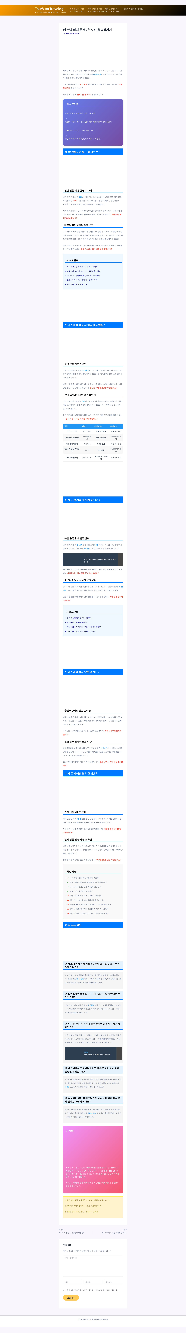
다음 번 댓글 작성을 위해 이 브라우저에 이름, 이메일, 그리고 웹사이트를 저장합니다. (91, 1290)
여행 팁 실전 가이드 (77, 9)
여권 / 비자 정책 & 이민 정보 (132, 9)
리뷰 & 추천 (115, 12)
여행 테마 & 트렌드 (95, 9)
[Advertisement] (93, 51)
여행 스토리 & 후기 (112, 9)
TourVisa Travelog (49, 9)
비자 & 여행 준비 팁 (77, 12)
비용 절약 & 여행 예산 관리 (98, 12)
